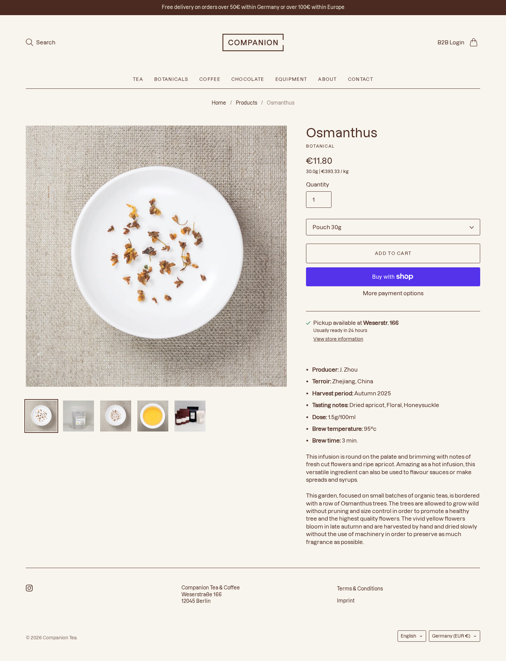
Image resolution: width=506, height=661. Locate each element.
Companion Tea (60, 637)
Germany (451, 635)
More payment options (393, 293)
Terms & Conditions (360, 588)
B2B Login (451, 42)
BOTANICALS (171, 79)
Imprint (346, 601)
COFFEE (209, 79)
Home (219, 103)
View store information (338, 339)
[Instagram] (29, 589)
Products (246, 103)
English (408, 635)
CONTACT (360, 79)
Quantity (317, 184)
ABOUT (327, 79)
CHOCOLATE (247, 79)
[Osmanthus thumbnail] (41, 416)
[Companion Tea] (253, 42)
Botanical (320, 146)
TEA (138, 79)
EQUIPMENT (291, 79)
